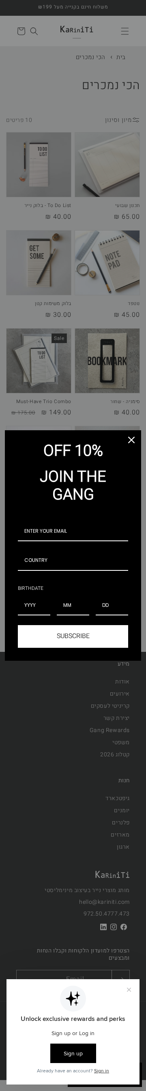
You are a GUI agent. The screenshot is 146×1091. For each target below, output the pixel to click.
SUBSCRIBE (73, 636)
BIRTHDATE (30, 588)
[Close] (131, 440)
